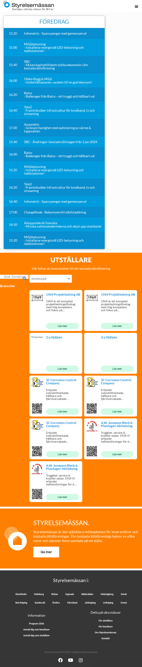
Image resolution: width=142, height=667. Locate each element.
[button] (136, 6)
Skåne (54, 594)
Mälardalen (87, 594)
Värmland (72, 602)
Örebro (56, 602)
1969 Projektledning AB (63, 294)
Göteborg (39, 594)
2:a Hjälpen (54, 337)
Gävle (124, 594)
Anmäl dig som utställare (36, 635)
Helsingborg (107, 594)
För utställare (106, 620)
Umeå (124, 602)
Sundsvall (40, 602)
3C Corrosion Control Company (61, 381)
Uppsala (69, 594)
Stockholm (21, 594)
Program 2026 (36, 623)
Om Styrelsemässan (105, 632)
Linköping (108, 602)
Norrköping (21, 602)
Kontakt (106, 638)
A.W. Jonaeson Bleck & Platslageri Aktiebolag (117, 424)
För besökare (106, 626)
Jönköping (90, 602)
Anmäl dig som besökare (36, 629)
